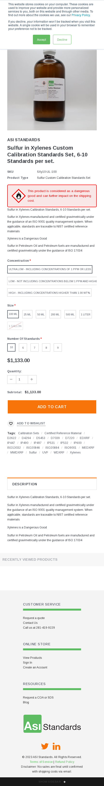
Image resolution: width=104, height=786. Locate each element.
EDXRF (85, 438)
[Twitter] (44, 746)
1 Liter (85, 314)
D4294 (26, 438)
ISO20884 (52, 447)
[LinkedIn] (56, 746)
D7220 (69, 438)
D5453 (40, 438)
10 (11, 347)
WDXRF (59, 452)
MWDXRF (16, 452)
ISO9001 (70, 447)
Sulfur (33, 452)
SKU (10, 171)
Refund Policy (64, 762)
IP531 (51, 443)
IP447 (11, 443)
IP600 (78, 443)
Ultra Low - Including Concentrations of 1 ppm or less (50, 269)
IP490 (24, 443)
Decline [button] (62, 39)
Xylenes (75, 452)
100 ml (13, 314)
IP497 (38, 443)
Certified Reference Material (63, 433)
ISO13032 (14, 447)
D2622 (11, 438)
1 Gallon (15, 326)
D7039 (55, 438)
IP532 (64, 443)
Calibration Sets (28, 433)
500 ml (70, 314)
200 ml (55, 314)
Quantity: (14, 371)
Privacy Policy (81, 15)
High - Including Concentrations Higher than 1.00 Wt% (49, 292)
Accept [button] (41, 39)
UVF (45, 452)
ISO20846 (33, 447)
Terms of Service (41, 762)
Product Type (17, 178)
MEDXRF (88, 447)
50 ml (41, 314)
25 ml (27, 314)
